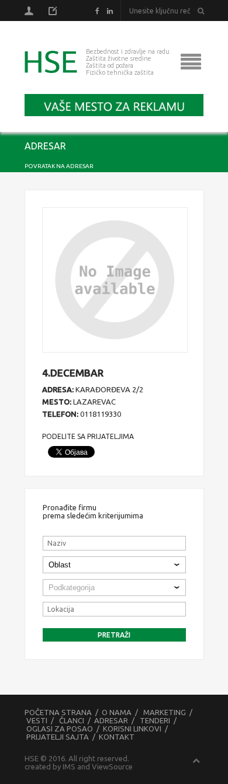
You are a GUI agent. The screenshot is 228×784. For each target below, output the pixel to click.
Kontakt (116, 737)
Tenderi (155, 720)
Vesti (36, 720)
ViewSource (112, 766)
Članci (71, 720)
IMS (69, 766)
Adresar (111, 720)
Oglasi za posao (59, 728)
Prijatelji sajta (57, 737)
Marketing (164, 712)
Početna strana (58, 712)
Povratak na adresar (59, 166)
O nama (117, 712)
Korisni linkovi (132, 728)
